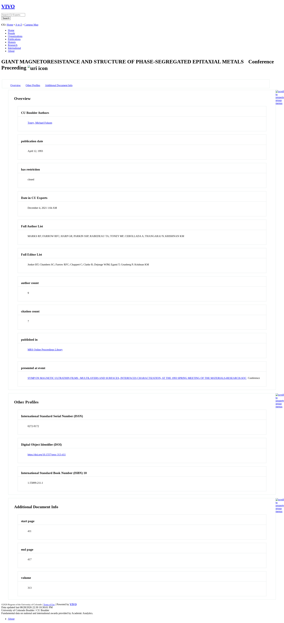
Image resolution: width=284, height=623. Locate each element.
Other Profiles (33, 85)
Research (12, 45)
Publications (14, 39)
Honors (12, 42)
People (11, 33)
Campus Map (31, 24)
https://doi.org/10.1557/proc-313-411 (47, 454)
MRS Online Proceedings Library (45, 349)
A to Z (18, 24)
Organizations (15, 36)
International (14, 48)
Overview (15, 85)
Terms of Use (49, 604)
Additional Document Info (58, 85)
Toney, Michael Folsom (40, 122)
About (11, 51)
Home (10, 24)
